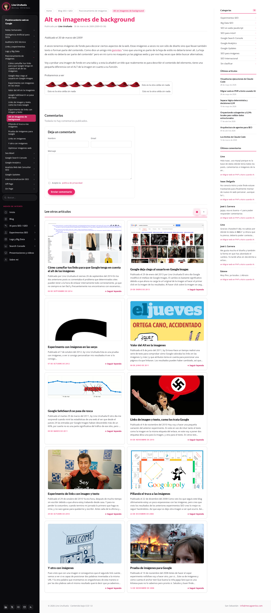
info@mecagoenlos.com (251, 605)
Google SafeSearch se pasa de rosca (21, 96)
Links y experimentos (15, 46)
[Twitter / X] (12, 607)
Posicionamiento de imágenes (14, 57)
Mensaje (52, 151)
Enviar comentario (61, 191)
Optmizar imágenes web (19, 148)
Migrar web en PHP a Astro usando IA (238, 91)
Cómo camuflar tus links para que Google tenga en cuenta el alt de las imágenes (20, 67)
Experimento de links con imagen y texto (20, 110)
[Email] (24, 607)
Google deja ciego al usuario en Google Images (20, 77)
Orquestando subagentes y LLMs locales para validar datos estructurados (236, 115)
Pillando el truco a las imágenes (18, 125)
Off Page (9, 184)
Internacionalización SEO (17, 179)
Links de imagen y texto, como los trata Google (19, 103)
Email (93, 138)
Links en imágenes (17, 138)
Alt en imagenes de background (17, 118)
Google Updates (12, 174)
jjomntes (117, 50)
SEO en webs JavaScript (232, 28)
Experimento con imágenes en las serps (21, 84)
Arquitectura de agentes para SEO (236, 127)
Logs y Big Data (12, 51)
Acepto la (67, 183)
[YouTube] (18, 607)
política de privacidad (72, 183)
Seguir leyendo (114, 291)
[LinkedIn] (5, 607)
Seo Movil (9, 153)
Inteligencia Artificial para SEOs (17, 36)
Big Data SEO (227, 22)
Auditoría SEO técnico (15, 42)
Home (49, 10)
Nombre (52, 138)
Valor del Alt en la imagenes (21, 90)
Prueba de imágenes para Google (20, 132)
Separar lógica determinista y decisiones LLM (234, 101)
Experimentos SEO (230, 17)
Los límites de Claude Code (233, 137)
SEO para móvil (228, 33)
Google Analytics (13, 162)
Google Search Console (16, 157)
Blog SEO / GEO (65, 10)
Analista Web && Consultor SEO (18, 168)
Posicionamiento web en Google (17, 22)
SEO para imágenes (230, 53)
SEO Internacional (229, 58)
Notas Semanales (13, 30)
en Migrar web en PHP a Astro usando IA (237, 174)
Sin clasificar (227, 63)
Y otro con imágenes (18, 143)
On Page (9, 188)
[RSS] (30, 607)
